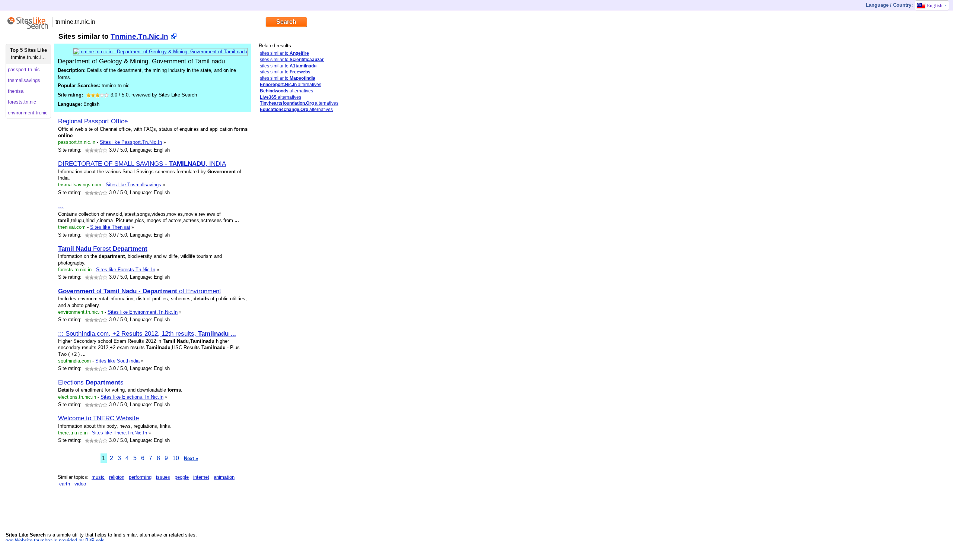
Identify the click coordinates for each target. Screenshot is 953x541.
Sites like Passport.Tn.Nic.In (131, 142)
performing (140, 477)
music (98, 477)
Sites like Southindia (117, 361)
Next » (191, 458)
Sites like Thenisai (110, 227)
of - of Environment (139, 291)
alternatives (290, 84)
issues (163, 477)
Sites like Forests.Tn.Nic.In (125, 269)
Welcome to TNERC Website (98, 418)
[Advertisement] (314, 236)
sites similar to (284, 53)
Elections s (91, 382)
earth (64, 484)
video (80, 484)
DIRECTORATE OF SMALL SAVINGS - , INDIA (142, 163)
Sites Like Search (26, 535)
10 (175, 458)
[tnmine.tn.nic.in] (160, 51)
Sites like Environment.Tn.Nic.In (143, 312)
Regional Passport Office (93, 121)
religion (116, 477)
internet (201, 477)
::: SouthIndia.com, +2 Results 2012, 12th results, (147, 333)
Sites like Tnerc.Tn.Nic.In (119, 433)
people (182, 477)
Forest (102, 248)
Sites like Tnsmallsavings (133, 184)
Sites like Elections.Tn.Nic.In (132, 397)
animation (224, 477)
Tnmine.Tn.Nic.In (139, 36)
